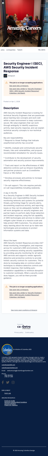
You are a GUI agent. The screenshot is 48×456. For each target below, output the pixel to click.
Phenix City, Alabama (11, 405)
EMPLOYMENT (6, 390)
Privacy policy (18, 332)
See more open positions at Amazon (24, 310)
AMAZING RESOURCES (8, 398)
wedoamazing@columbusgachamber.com (20, 371)
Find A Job (7, 393)
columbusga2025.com (8, 365)
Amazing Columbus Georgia (26, 450)
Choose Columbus (10, 404)
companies (10, 50)
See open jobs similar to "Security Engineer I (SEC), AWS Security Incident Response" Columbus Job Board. (25, 91)
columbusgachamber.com (10, 368)
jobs (2, 50)
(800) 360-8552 (8, 375)
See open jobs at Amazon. (19, 86)
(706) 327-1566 (8, 377)
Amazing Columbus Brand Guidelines (15, 402)
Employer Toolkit (9, 401)
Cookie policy (29, 332)
